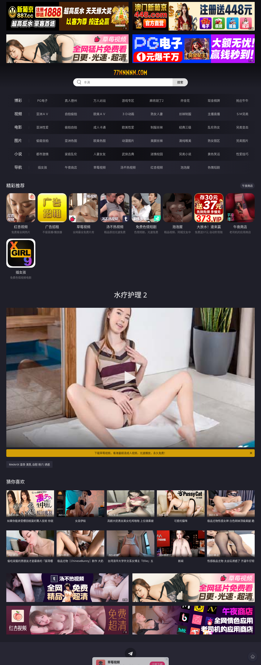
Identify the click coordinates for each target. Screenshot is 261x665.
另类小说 (185, 154)
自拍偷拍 (71, 114)
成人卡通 (99, 127)
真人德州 (71, 101)
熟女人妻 (157, 114)
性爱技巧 (242, 154)
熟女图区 (214, 141)
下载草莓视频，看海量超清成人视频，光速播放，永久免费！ (130, 453)
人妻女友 (99, 154)
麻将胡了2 (157, 101)
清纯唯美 (185, 141)
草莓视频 (99, 167)
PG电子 (42, 101)
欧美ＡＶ (99, 114)
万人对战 (99, 101)
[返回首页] (252, 656)
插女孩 (42, 167)
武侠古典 (128, 154)
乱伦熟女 (214, 127)
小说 (18, 154)
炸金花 (185, 101)
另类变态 (242, 127)
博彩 (18, 100)
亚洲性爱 (42, 127)
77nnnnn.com (130, 72)
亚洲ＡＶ (42, 114)
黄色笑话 (214, 154)
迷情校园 (157, 154)
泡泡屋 (185, 167)
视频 (18, 113)
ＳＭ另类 (242, 114)
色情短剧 (214, 167)
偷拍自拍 (71, 127)
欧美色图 (99, 141)
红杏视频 (157, 167)
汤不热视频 (128, 167)
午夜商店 (71, 167)
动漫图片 (128, 141)
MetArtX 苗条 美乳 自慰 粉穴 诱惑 (29, 464)
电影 (18, 127)
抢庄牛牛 (242, 101)
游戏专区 (128, 101)
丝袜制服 (185, 114)
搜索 (180, 82)
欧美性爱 (128, 127)
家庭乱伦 (71, 154)
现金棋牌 (214, 101)
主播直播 (214, 114)
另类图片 (242, 141)
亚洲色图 (71, 141)
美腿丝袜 (157, 141)
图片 (18, 140)
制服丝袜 (157, 127)
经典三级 (185, 127)
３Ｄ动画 (128, 114)
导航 (18, 167)
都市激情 (42, 154)
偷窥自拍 (42, 141)
